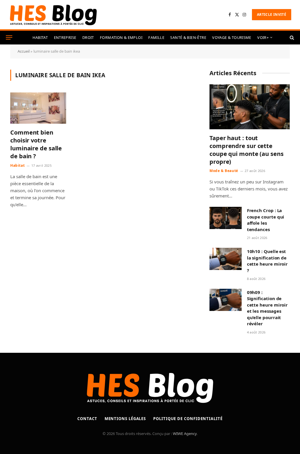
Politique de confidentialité (187, 418)
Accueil (24, 51)
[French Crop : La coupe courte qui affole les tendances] (225, 218)
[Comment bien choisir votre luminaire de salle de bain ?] (38, 108)
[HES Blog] (53, 14)
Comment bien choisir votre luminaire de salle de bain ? (36, 144)
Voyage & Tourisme (231, 37)
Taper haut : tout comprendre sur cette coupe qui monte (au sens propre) (246, 150)
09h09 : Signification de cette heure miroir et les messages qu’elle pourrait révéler (267, 307)
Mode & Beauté (223, 170)
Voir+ (263, 37)
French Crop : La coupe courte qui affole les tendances (265, 219)
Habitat (40, 37)
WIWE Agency (185, 433)
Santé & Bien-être (188, 37)
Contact (87, 418)
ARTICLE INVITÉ (271, 14)
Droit (88, 37)
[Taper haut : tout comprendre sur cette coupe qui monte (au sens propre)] (249, 106)
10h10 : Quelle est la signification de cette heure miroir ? (267, 260)
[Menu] (9, 37)
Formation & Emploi (121, 37)
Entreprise (65, 37)
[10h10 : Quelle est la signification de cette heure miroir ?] (225, 259)
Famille (156, 37)
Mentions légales (125, 418)
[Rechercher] (291, 37)
